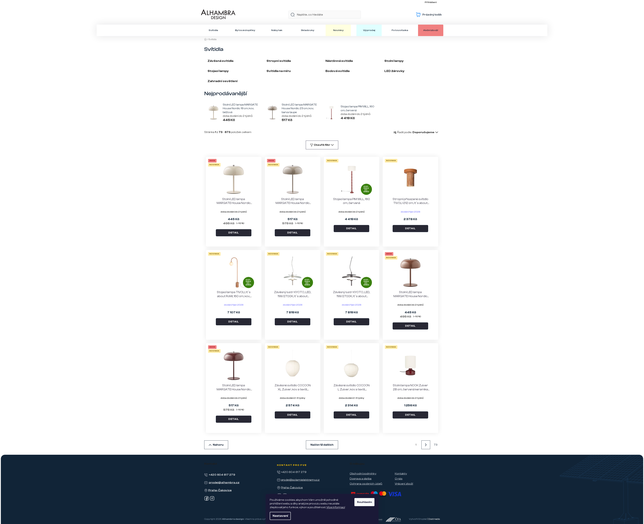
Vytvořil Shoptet (418, 519)
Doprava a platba (361, 478)
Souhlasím (364, 502)
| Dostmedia (433, 519)
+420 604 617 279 (222, 474)
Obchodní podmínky (363, 473)
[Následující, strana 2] (425, 444)
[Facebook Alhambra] (206, 500)
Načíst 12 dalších (322, 444)
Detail (233, 232)
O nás (399, 478)
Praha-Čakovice (220, 490)
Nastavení (280, 515)
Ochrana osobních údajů (366, 483)
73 (435, 444)
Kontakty (401, 473)
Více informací (335, 507)
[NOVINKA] (410, 179)
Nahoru (218, 444)
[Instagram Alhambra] (212, 500)
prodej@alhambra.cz (224, 482)
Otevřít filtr (322, 144)
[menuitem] (213, 30)
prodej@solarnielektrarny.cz (300, 479)
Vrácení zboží (404, 483)
